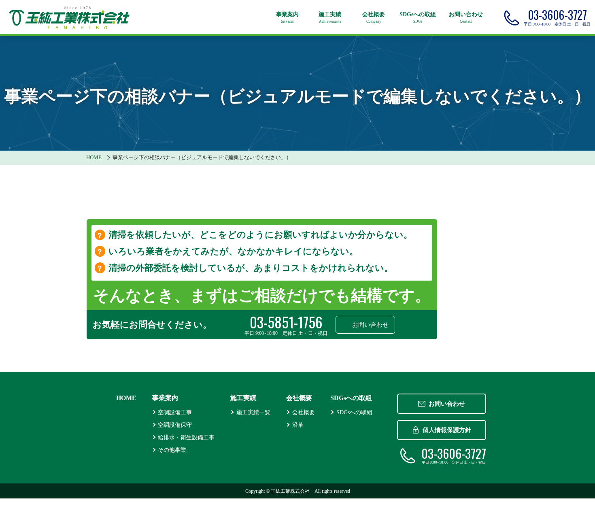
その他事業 (172, 450)
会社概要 (303, 412)
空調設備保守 (175, 425)
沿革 (298, 425)
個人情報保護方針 (447, 430)
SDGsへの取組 (354, 412)
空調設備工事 (175, 412)
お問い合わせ (370, 325)
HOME (126, 398)
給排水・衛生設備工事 (186, 437)
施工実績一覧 (253, 412)
